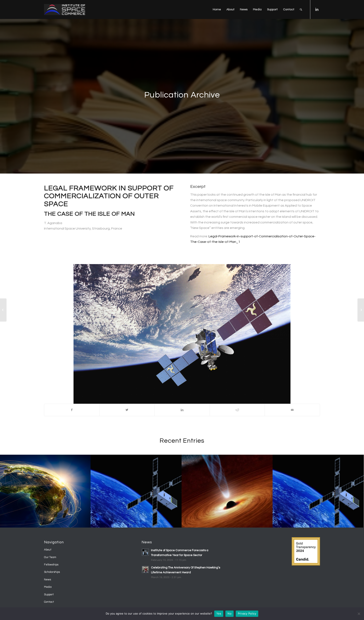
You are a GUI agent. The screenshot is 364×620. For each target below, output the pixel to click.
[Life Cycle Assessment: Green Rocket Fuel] (360, 310)
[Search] (301, 9)
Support (49, 594)
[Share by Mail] (292, 410)
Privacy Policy (247, 613)
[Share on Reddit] (237, 410)
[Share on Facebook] (71, 410)
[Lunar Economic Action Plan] (3, 310)
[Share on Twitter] (127, 410)
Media (48, 586)
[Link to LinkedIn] (317, 9)
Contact (49, 601)
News (47, 579)
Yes (218, 613)
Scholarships (52, 572)
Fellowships (51, 564)
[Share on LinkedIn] (182, 410)
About (47, 549)
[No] (359, 614)
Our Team (50, 557)
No (230, 613)
